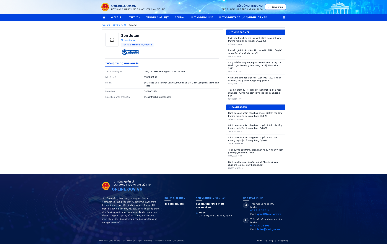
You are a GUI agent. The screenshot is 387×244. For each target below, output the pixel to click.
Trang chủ (106, 25)
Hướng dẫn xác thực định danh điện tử (243, 17)
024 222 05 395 (259, 225)
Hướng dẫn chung (202, 17)
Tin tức (133, 17)
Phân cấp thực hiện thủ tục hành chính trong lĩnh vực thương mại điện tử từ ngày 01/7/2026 (254, 39)
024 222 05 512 (259, 210)
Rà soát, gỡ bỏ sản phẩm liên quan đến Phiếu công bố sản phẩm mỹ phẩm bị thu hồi (255, 51)
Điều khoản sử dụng (264, 241)
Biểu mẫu (180, 17)
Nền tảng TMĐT (119, 25)
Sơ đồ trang (283, 241)
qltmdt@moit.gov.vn (269, 214)
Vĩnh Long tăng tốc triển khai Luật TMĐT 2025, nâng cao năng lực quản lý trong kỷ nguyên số (254, 79)
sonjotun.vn (129, 40)
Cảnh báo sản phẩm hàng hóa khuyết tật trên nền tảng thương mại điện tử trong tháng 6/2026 (255, 126)
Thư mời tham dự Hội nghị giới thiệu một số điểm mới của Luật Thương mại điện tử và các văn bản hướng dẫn (254, 92)
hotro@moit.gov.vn (268, 229)
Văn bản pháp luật (157, 17)
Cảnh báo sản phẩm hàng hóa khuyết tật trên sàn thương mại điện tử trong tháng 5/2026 (252, 139)
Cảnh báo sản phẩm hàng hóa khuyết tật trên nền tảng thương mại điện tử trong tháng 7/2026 (255, 114)
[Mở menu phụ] (284, 17)
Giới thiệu (117, 17)
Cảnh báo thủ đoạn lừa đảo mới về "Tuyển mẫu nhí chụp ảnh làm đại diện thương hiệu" (253, 163)
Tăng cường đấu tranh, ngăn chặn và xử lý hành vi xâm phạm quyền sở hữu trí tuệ (255, 151)
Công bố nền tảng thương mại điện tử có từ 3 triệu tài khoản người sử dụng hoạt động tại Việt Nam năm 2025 (254, 65)
